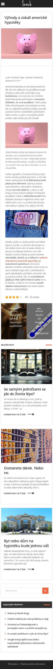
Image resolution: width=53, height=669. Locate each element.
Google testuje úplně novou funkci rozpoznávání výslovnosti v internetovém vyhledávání (26, 643)
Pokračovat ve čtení (14, 414)
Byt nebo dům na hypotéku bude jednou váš (26, 543)
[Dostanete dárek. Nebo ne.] (26, 446)
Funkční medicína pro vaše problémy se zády (27, 619)
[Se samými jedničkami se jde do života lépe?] (26, 366)
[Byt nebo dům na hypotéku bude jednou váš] (26, 522)
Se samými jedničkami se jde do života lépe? (25, 391)
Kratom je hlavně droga (18, 613)
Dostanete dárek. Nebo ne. (23, 470)
